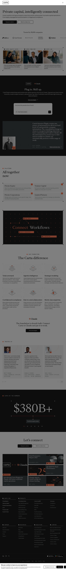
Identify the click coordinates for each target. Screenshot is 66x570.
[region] (33, 566)
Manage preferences (49, 566)
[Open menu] (62, 2)
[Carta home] (6, 2)
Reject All (60, 566)
